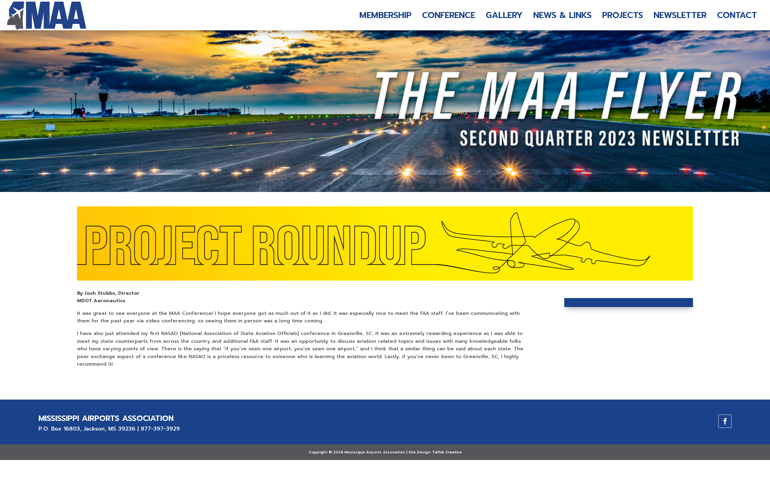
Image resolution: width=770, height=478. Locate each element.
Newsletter (680, 15)
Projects (622, 15)
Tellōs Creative (447, 452)
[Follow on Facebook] (725, 421)
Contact (737, 15)
